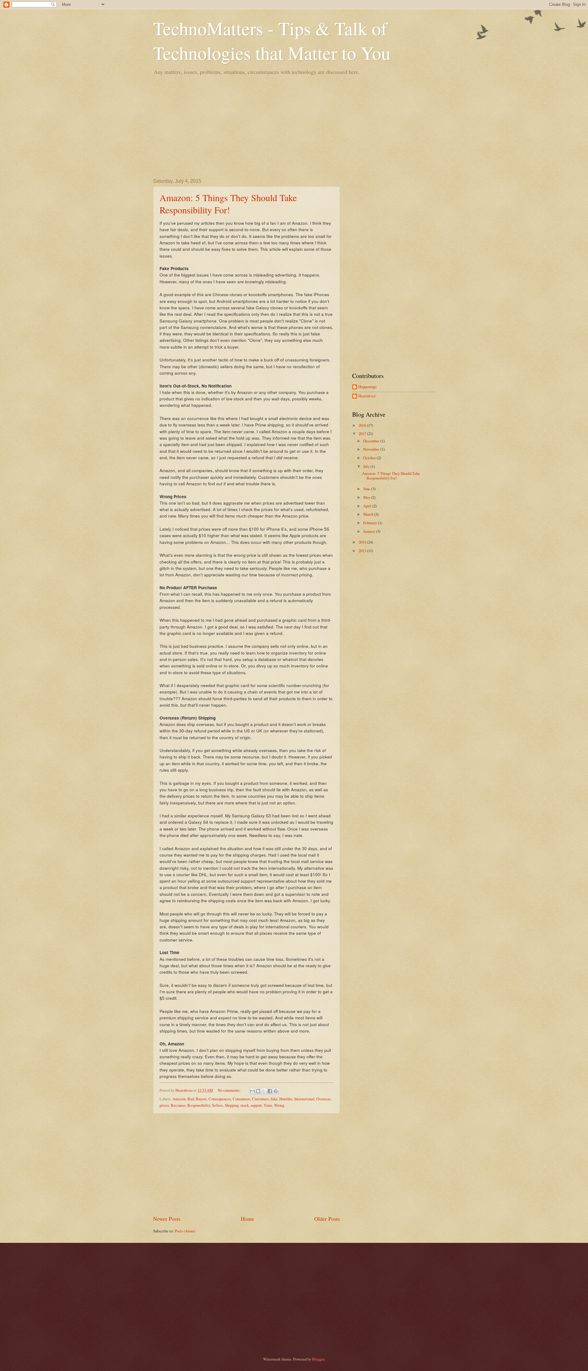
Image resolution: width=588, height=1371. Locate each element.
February (370, 522)
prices (164, 1105)
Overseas (323, 1099)
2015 (363, 433)
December (371, 441)
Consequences (220, 1099)
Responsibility (198, 1105)
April (367, 506)
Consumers (241, 1099)
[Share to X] (264, 1091)
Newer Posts (166, 1218)
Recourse (178, 1105)
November (371, 449)
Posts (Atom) (185, 1231)
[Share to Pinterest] (276, 1091)
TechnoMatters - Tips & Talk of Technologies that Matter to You (271, 40)
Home (247, 1218)
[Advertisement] (294, 126)
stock (244, 1105)
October (370, 457)
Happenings (367, 386)
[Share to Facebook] (270, 1091)
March (368, 514)
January (369, 531)
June (367, 488)
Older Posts (327, 1218)
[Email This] (252, 1091)
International (304, 1099)
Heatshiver (366, 396)
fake (274, 1099)
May (367, 497)
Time (268, 1105)
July (367, 466)
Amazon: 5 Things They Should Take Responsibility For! (228, 203)
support (256, 1105)
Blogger (318, 1359)
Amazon (179, 1099)
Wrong (279, 1105)
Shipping (232, 1105)
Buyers (201, 1099)
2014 (363, 542)
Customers (260, 1099)
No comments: (230, 1090)
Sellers (217, 1105)
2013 (363, 550)
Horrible (285, 1099)
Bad (190, 1099)
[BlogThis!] (258, 1091)
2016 (363, 425)
